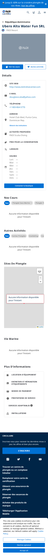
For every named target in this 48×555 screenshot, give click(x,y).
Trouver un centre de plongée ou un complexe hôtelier (14, 469)
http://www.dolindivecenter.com (24, 86)
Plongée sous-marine (21, 203)
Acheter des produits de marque (14, 504)
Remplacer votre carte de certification (15, 480)
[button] (39, 271)
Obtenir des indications (18, 125)
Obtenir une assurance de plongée (15, 488)
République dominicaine (17, 22)
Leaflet (40, 327)
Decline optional (24, 545)
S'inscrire (24, 450)
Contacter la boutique (24, 186)
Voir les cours (14, 67)
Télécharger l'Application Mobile (15, 512)
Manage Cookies (24, 539)
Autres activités (37, 67)
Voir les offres (28, 5)
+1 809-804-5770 (17, 107)
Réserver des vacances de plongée (15, 496)
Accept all (24, 550)
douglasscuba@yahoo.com (22, 97)
